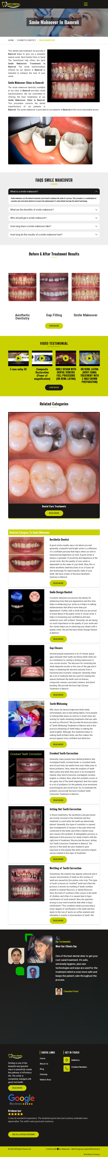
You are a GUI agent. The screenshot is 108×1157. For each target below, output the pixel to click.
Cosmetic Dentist (26, 40)
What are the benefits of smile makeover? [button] (32, 209)
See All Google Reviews (23, 1134)
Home (11, 40)
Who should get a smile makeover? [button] (28, 217)
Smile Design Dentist (61, 592)
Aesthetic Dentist (59, 539)
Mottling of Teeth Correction (65, 868)
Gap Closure (56, 647)
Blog (42, 1069)
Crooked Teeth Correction (64, 753)
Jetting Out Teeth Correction (65, 809)
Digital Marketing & (92, 1149)
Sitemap (43, 1074)
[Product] (26, 554)
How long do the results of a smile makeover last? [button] (36, 234)
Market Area (45, 1079)
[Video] (50, 140)
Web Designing (77, 1149)
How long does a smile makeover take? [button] (30, 226)
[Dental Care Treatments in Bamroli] (54, 458)
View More (54, 326)
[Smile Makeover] (73, 75)
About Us (44, 1063)
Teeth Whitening (58, 703)
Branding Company (92, 1154)
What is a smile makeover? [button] (24, 191)
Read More (54, 513)
